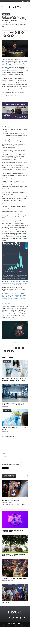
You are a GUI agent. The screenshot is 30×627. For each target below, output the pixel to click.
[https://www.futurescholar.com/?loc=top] (15, 118)
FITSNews (5, 382)
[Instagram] (13, 617)
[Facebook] (6, 617)
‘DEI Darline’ (5, 603)
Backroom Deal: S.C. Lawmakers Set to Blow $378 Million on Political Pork (14, 555)
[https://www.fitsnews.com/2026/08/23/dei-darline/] (15, 592)
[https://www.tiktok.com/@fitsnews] (24, 617)
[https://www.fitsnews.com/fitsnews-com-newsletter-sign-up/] (15, 330)
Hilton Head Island (12, 295)
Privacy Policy (23, 625)
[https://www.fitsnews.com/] (15, 612)
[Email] (21, 617)
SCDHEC (22, 69)
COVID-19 (16, 285)
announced (5, 61)
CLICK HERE (9, 317)
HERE (8, 313)
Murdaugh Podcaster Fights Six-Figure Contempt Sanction (12, 530)
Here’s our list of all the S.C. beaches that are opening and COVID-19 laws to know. (14, 297)
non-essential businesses (12, 190)
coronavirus (5, 194)
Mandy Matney (6, 28)
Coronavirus (6, 14)
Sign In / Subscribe (26, 1)
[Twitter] (10, 617)
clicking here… (21, 340)
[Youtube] (17, 617)
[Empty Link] (26, 476)
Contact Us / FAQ (6, 625)
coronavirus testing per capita (14, 164)
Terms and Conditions (15, 625)
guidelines (8, 216)
